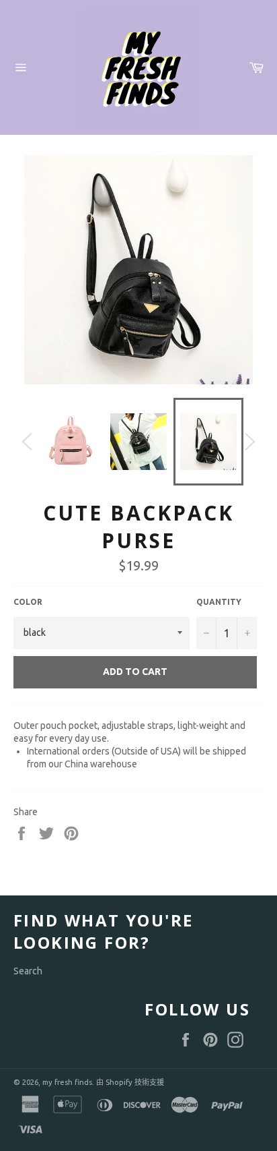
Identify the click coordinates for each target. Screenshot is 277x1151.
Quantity (218, 601)
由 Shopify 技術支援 (130, 1082)
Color (27, 601)
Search (27, 971)
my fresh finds (67, 1082)
